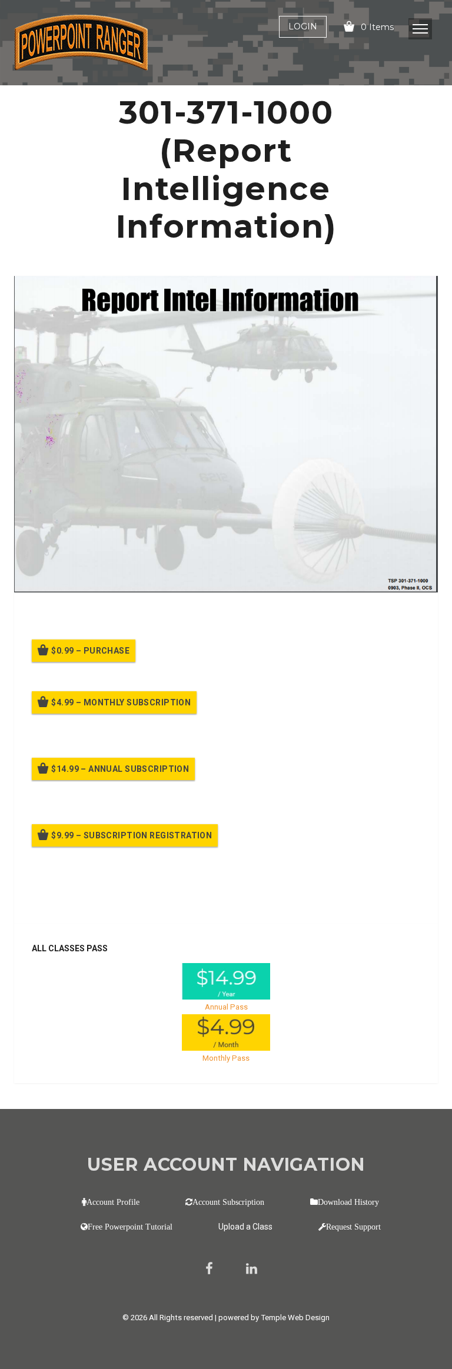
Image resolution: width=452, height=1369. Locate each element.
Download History (348, 1202)
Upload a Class (245, 1226)
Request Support (353, 1227)
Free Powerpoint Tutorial (130, 1227)
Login (302, 26)
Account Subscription (228, 1202)
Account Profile (113, 1202)
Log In (118, 898)
